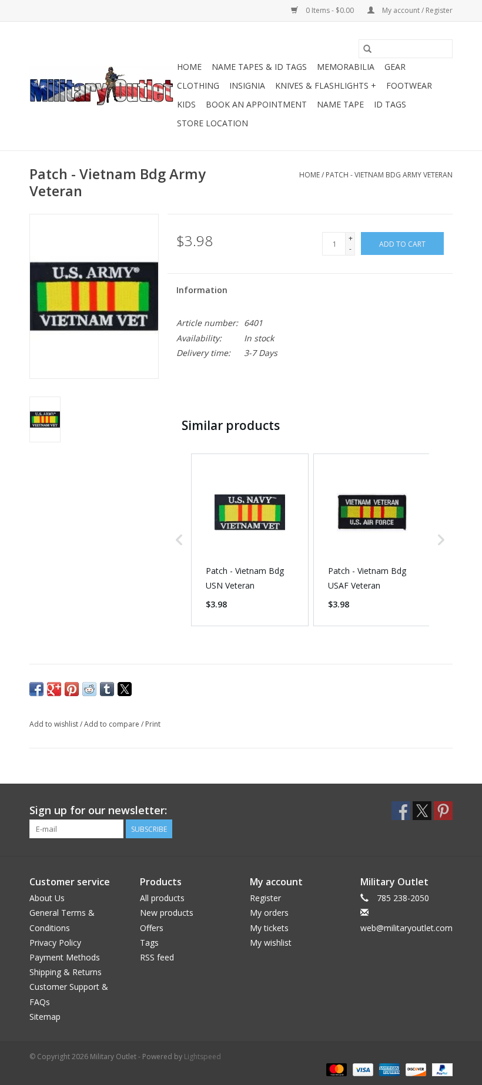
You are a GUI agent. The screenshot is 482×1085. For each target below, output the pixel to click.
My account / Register (416, 10)
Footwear (409, 85)
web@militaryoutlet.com (406, 927)
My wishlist (271, 942)
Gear (395, 66)
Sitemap (45, 1016)
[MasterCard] (335, 1069)
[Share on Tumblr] (107, 689)
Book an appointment (256, 104)
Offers (151, 927)
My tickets (269, 927)
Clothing (198, 85)
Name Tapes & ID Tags (259, 66)
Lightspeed (202, 1057)
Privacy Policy (55, 942)
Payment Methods (64, 957)
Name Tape (340, 104)
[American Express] (388, 1069)
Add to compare (112, 724)
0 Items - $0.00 (330, 10)
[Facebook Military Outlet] (400, 810)
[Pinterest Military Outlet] (443, 810)
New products (166, 912)
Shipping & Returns (65, 971)
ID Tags (390, 104)
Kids (186, 104)
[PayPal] (440, 1069)
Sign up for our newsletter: (98, 810)
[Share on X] (125, 689)
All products (162, 897)
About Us (47, 897)
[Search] (367, 48)
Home (189, 66)
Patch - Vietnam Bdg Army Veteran (389, 175)
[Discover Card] (414, 1069)
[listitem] (250, 540)
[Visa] (362, 1069)
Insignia (247, 85)
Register (265, 897)
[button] (179, 540)
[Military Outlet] (101, 86)
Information (201, 289)
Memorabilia (345, 66)
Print (152, 724)
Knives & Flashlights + (325, 85)
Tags (149, 942)
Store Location (212, 123)
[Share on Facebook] (36, 689)
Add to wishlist (54, 724)
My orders (269, 912)
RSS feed (157, 957)
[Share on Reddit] (89, 689)
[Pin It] (72, 689)
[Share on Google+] (54, 689)
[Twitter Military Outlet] (422, 810)
